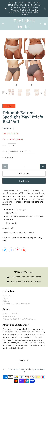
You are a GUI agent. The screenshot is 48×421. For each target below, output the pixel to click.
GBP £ (22, 360)
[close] (45, 8)
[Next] (31, 85)
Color (4, 151)
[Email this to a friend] (23, 249)
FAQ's (5, 298)
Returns (6, 301)
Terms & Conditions (11, 313)
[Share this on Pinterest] (17, 249)
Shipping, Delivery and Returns (16, 303)
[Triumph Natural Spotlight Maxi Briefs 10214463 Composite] (23, 59)
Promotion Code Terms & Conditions (19, 319)
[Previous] (17, 85)
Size (4, 145)
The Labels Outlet (16, 369)
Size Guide (7, 128)
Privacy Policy (9, 316)
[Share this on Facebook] (11, 249)
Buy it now (24, 181)
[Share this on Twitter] (4, 249)
